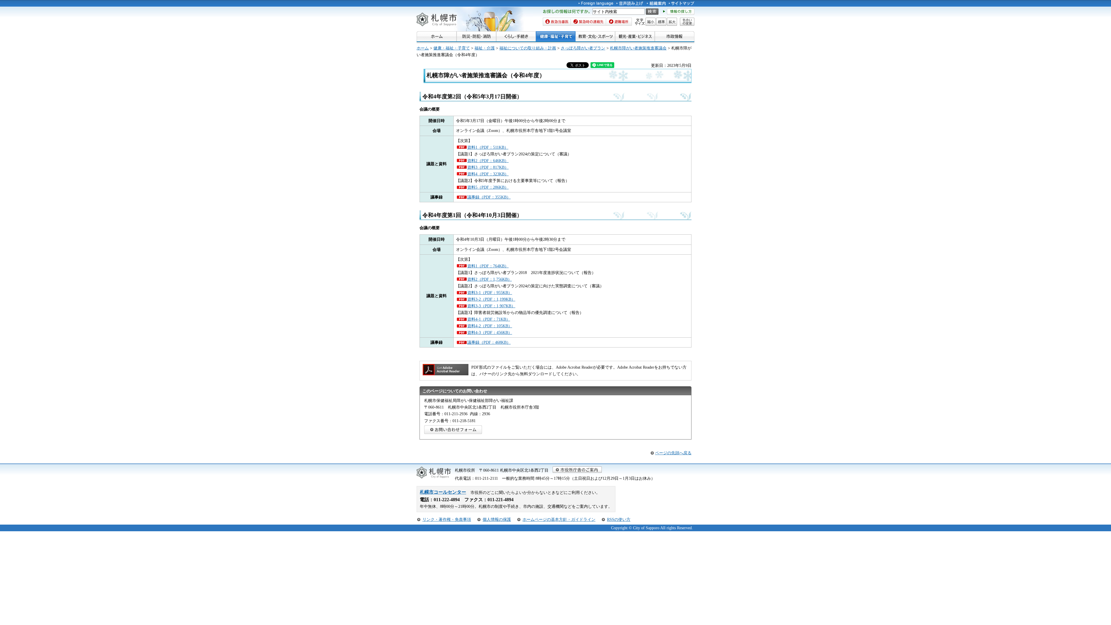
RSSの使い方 (618, 519)
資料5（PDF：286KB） (488, 187)
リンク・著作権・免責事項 (446, 519)
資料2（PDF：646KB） (488, 160)
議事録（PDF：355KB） (489, 197)
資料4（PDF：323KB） (488, 174)
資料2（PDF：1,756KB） (489, 279)
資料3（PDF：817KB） (488, 167)
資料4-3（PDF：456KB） (489, 332)
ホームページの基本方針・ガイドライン (559, 519)
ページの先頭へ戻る (673, 453)
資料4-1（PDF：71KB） (488, 319)
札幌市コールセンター (443, 492)
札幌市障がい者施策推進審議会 (638, 48)
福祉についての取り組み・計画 (527, 48)
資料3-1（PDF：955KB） (489, 292)
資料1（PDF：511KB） (487, 147)
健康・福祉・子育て (451, 48)
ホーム (423, 48)
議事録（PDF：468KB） (489, 342)
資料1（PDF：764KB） (488, 266)
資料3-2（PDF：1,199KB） (491, 299)
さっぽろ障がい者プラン (583, 48)
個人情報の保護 (497, 519)
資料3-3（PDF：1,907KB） (491, 306)
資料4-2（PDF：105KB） (489, 325)
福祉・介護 (484, 48)
